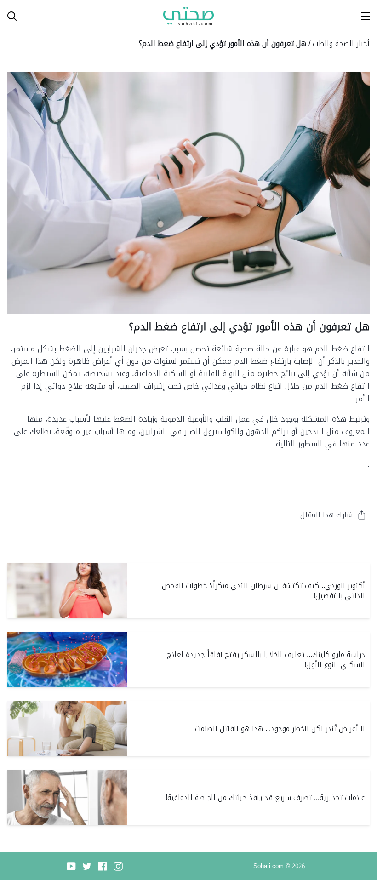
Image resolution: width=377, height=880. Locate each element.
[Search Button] (8, 16)
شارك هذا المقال (326, 515)
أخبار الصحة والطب (341, 43)
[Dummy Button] (52, 16)
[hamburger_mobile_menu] (361, 16)
